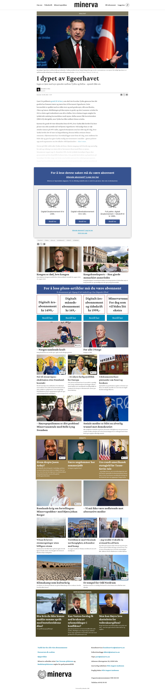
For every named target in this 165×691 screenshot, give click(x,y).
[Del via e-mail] (127, 94)
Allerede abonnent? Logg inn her (82, 177)
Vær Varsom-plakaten (64, 661)
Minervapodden (60, 5)
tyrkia (47, 240)
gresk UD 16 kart (57, 101)
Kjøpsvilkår (42, 657)
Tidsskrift (48, 5)
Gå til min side (82, 233)
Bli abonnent (110, 5)
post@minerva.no (103, 657)
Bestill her (52, 221)
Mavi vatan (82, 141)
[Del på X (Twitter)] (124, 94)
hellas (53, 240)
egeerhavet (61, 240)
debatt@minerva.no (112, 652)
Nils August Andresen (115, 666)
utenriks (76, 240)
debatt (69, 240)
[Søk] (127, 5)
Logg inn (121, 5)
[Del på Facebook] (121, 94)
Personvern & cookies (46, 652)
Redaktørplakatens (45, 664)
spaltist (40, 240)
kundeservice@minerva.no (114, 647)
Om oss (39, 5)
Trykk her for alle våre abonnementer (52, 647)
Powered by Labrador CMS (82, 688)
